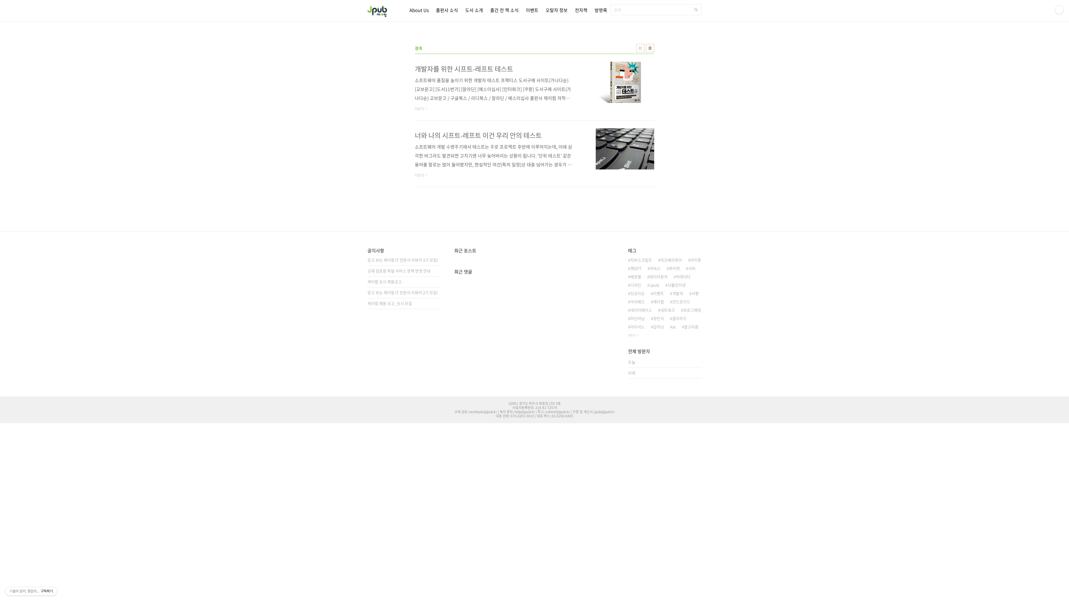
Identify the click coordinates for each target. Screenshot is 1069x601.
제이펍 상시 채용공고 (384, 281)
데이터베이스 (641, 310)
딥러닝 (658, 326)
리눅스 (655, 268)
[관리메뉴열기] (1059, 10)
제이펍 (658, 301)
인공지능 (637, 293)
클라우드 (679, 318)
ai (674, 326)
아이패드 (637, 301)
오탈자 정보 (557, 10)
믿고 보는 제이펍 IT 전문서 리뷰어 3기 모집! (402, 260)
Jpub (654, 285)
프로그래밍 (692, 310)
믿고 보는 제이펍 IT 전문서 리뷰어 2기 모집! (402, 292)
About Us (419, 10)
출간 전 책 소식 (504, 10)
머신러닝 (637, 318)
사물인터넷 (677, 285)
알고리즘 (691, 326)
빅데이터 (683, 276)
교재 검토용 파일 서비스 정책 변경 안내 (398, 271)
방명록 (601, 10)
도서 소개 (474, 10)
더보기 (632, 335)
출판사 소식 (447, 10)
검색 (696, 9)
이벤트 (532, 10)
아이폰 (695, 260)
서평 (695, 293)
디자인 (635, 285)
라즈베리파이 (671, 260)
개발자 (677, 293)
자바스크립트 (641, 260)
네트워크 (667, 310)
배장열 (635, 276)
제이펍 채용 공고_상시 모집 (389, 303)
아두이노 (637, 326)
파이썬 (674, 268)
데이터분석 (658, 276)
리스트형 (650, 48)
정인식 (658, 318)
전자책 (581, 10)
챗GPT (635, 268)
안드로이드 (681, 301)
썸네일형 (640, 48)
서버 (691, 268)
